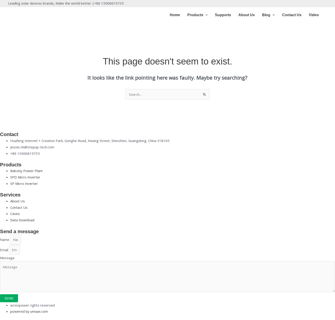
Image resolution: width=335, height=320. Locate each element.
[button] (205, 15)
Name (5, 239)
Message (7, 257)
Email (4, 250)
